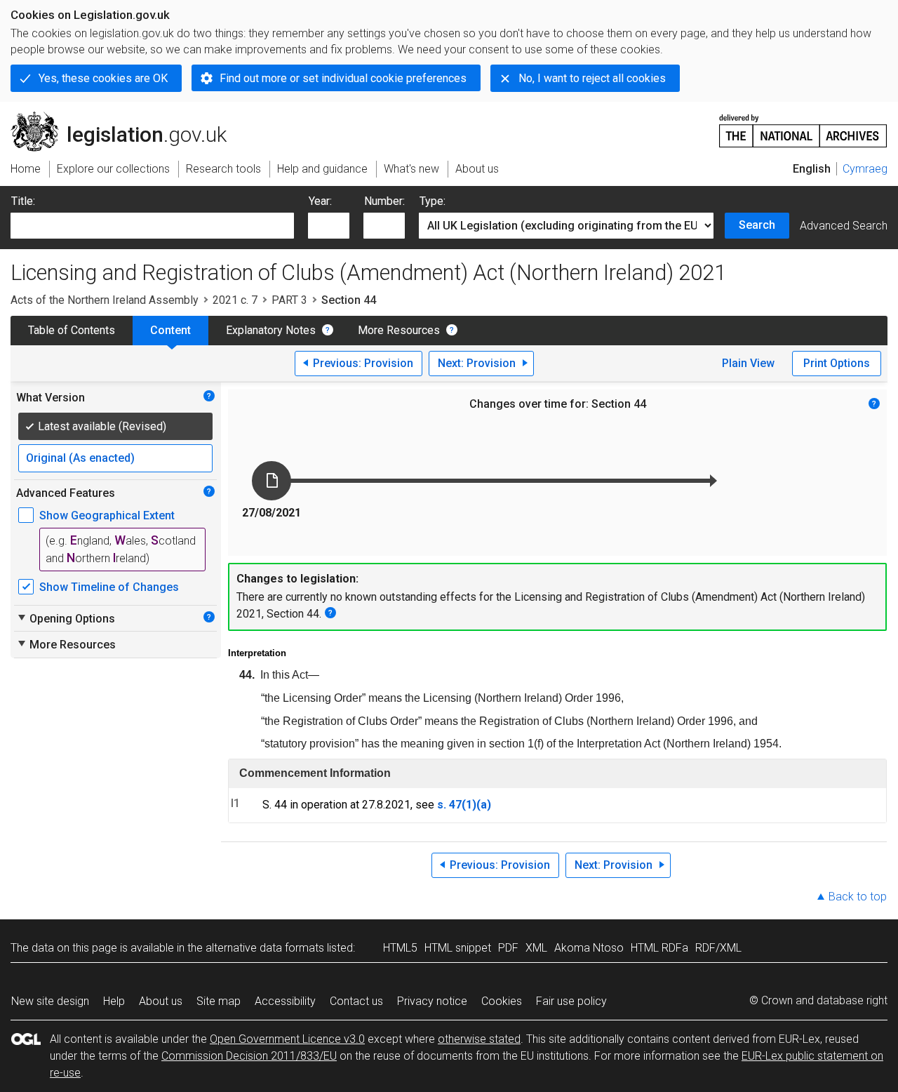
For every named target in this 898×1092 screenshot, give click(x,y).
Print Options (836, 363)
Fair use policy (571, 1001)
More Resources (399, 330)
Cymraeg (865, 168)
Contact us (356, 1001)
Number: (384, 201)
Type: (432, 201)
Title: (23, 201)
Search (757, 225)
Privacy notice (432, 1001)
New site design (50, 1001)
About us (160, 1001)
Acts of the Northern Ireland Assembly (105, 300)
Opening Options (65, 618)
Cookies (501, 1001)
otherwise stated (479, 1039)
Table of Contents (71, 330)
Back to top (858, 896)
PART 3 (289, 300)
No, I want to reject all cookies (592, 78)
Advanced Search (843, 225)
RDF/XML (718, 947)
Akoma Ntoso (589, 947)
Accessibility (285, 1001)
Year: (320, 201)
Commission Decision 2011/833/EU (249, 1056)
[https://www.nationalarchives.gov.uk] (803, 125)
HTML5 (400, 947)
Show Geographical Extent (107, 515)
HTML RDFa (659, 947)
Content (170, 330)
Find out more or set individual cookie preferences (343, 78)
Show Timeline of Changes (109, 587)
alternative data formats (265, 947)
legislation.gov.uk (126, 117)
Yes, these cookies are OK (103, 78)
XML (536, 947)
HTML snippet (457, 947)
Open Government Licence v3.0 (287, 1039)
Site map (218, 1001)
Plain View (748, 363)
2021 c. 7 (235, 300)
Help (114, 1001)
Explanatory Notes (271, 330)
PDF (508, 947)
